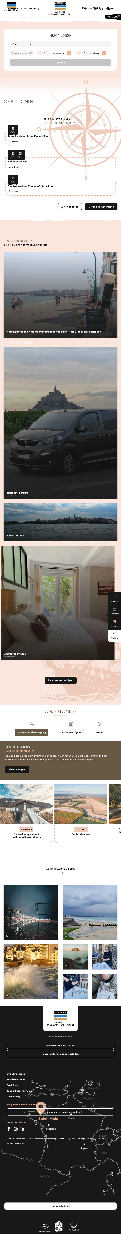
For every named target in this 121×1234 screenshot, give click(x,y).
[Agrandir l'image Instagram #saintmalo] (31, 912)
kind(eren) (95, 53)
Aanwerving (13, 1096)
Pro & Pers (12, 1085)
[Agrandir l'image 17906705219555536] (31, 971)
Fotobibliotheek (16, 1079)
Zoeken (60, 62)
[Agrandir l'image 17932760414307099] (75, 957)
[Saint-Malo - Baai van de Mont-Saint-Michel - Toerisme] (60, 8)
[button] (94, 8)
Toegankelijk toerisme (19, 1090)
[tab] (32, 728)
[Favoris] (101, 8)
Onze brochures (16, 1073)
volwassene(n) (58, 53)
